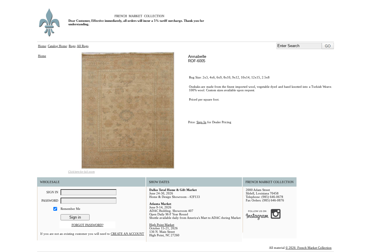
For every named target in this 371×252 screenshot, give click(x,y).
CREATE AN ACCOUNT (127, 233)
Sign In (201, 122)
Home (42, 46)
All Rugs (82, 46)
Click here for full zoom (81, 171)
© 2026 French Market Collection (308, 247)
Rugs (72, 46)
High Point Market (161, 224)
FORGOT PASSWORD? (87, 225)
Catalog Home (57, 46)
